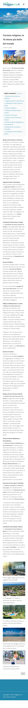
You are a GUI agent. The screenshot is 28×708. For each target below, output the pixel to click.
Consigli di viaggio (7, 47)
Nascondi (19, 93)
